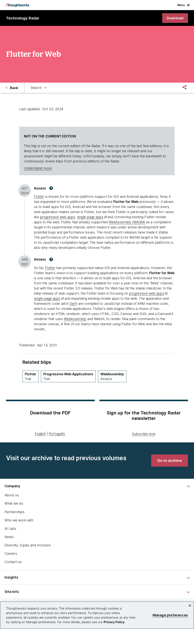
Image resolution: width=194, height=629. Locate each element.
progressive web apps (57, 217)
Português (57, 434)
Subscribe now (143, 434)
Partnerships (14, 512)
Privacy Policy (114, 622)
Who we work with (19, 520)
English (40, 434)
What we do (14, 503)
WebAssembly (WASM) (127, 222)
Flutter (39, 197)
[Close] (190, 605)
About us (12, 495)
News (9, 537)
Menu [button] (181, 5)
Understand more (38, 168)
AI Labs (10, 529)
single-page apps (90, 217)
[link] (175, 18)
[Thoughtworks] (17, 5)
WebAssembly (75, 319)
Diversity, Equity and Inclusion (28, 545)
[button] (51, 188)
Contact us (13, 562)
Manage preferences (170, 615)
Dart (73, 304)
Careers (11, 553)
